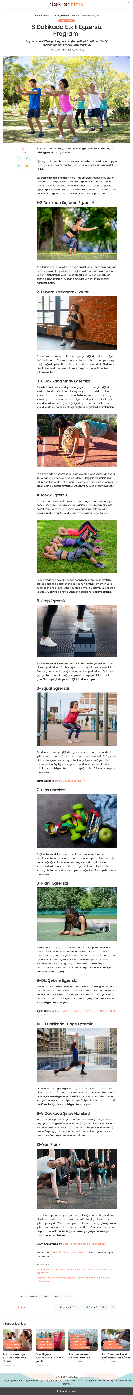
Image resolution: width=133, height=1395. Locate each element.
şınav (57, 1296)
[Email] (27, 166)
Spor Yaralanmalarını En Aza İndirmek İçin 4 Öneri (115, 1356)
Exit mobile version (66, 1391)
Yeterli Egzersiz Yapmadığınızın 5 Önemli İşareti (50, 1358)
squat (68, 1296)
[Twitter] (27, 158)
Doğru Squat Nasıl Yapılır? (70, 780)
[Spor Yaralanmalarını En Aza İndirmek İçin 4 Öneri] (116, 1340)
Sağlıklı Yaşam (66, 21)
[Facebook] (19, 158)
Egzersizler (11, 1342)
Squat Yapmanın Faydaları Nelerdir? (79, 1356)
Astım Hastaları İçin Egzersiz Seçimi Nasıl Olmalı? (14, 1358)
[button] (6, 4)
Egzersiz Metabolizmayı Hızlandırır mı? (85, 1243)
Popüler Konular (13, 1344)
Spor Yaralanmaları (80, 1347)
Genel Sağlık (44, 1342)
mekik (46, 1296)
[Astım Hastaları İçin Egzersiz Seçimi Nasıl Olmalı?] (17, 1340)
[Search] (127, 4)
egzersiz (33, 1296)
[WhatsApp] (19, 166)
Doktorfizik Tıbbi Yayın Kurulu (74, 50)
